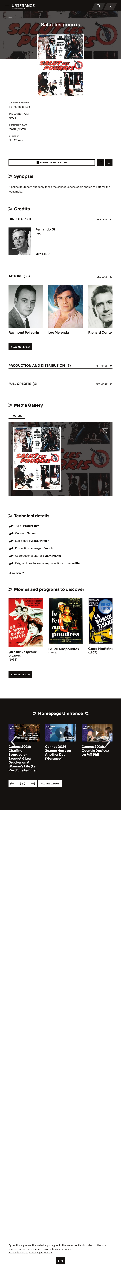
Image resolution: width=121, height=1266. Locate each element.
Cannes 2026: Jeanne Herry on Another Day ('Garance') (58, 753)
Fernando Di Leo (19, 106)
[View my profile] (110, 6)
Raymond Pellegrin (24, 333)
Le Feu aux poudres (63, 649)
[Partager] (100, 162)
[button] (105, 431)
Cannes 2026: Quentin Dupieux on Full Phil (95, 751)
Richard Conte (100, 333)
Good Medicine (100, 649)
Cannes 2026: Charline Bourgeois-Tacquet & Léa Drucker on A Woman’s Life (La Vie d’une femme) (23, 758)
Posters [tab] (17, 415)
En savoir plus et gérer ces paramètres (30, 1252)
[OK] (60, 1260)
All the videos (50, 783)
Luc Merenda (58, 333)
